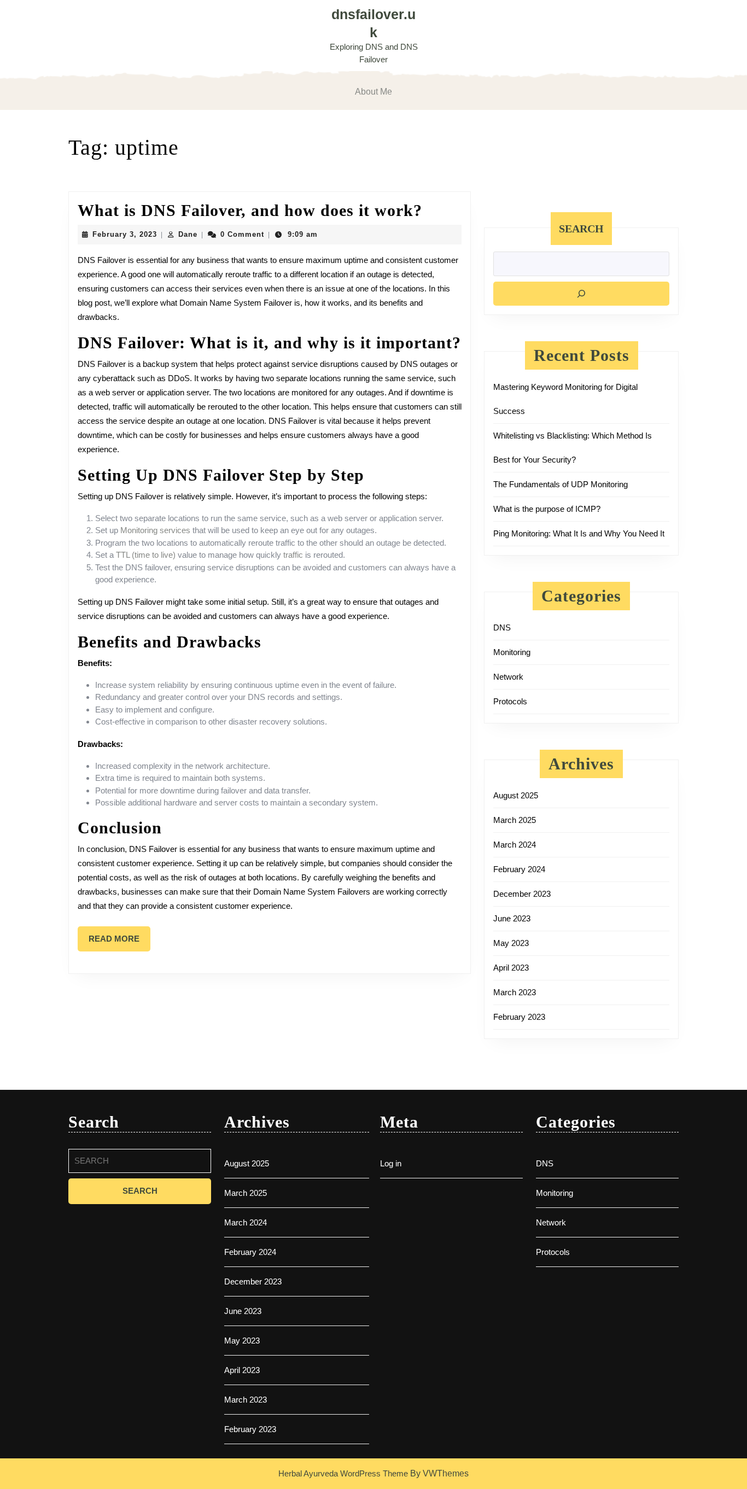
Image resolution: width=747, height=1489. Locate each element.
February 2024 (519, 869)
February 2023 (519, 1016)
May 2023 (511, 943)
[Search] (581, 294)
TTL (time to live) (146, 554)
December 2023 (522, 893)
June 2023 (511, 918)
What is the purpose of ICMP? (546, 508)
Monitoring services (155, 530)
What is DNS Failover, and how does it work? (250, 210)
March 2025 (514, 820)
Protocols (510, 701)
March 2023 (514, 992)
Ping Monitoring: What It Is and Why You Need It (578, 533)
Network (508, 676)
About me (373, 91)
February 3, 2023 (124, 234)
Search (581, 229)
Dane (187, 234)
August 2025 (515, 795)
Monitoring (511, 652)
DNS (502, 627)
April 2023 (511, 967)
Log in (390, 1163)
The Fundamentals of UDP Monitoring (560, 484)
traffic (293, 554)
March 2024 (514, 844)
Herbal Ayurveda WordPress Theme (343, 1473)
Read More (119, 942)
